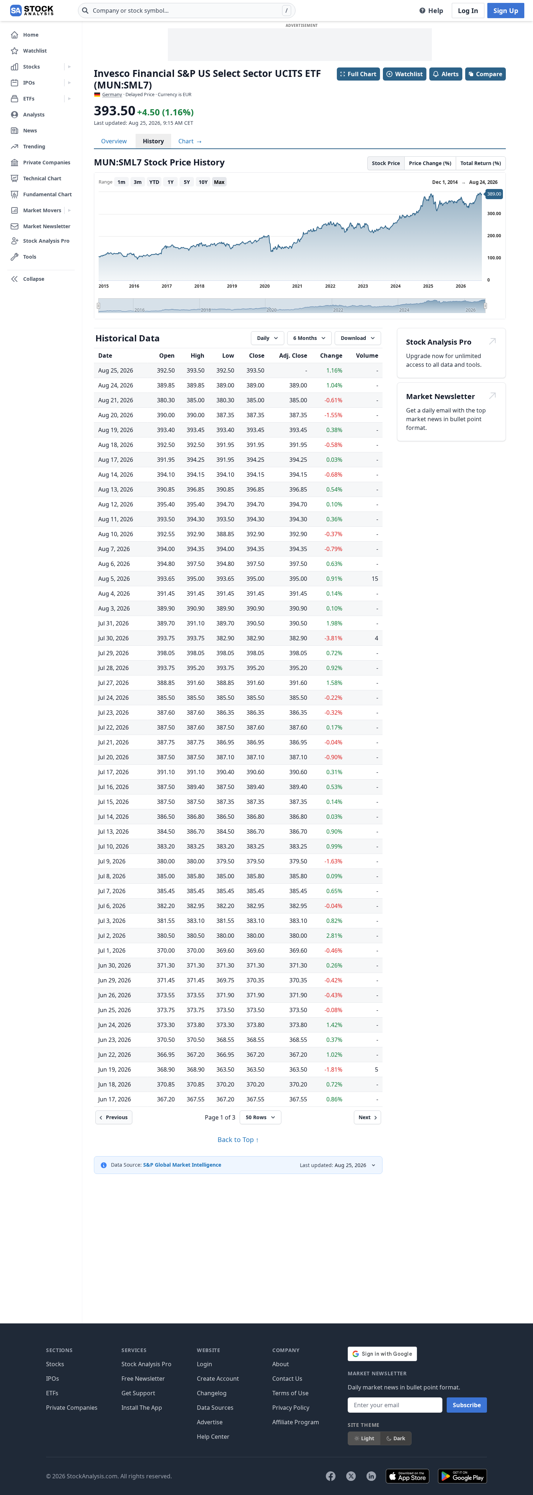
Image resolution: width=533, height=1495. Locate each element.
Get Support (138, 1393)
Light (367, 1438)
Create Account (218, 1379)
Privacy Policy (290, 1408)
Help (435, 10)
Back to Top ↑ (238, 1139)
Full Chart (362, 74)
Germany (112, 94)
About (280, 1364)
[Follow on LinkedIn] (371, 1476)
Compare (489, 74)
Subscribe (467, 1405)
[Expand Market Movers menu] (69, 210)
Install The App (141, 1408)
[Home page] (32, 10)
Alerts (450, 74)
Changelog (212, 1393)
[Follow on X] (351, 1476)
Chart (186, 141)
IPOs (52, 1379)
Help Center (213, 1437)
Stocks (55, 1364)
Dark (399, 1438)
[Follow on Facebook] (330, 1476)
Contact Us (287, 1379)
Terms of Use (290, 1393)
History (153, 141)
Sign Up (505, 10)
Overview (114, 141)
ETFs (52, 1393)
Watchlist (409, 74)
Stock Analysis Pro (146, 1364)
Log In (468, 10)
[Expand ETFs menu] (69, 98)
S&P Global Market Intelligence (182, 1164)
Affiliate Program (295, 1422)
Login (204, 1364)
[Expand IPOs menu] (69, 82)
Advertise (210, 1422)
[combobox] (187, 10)
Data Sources (215, 1408)
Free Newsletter (143, 1379)
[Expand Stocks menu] (69, 66)
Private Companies (72, 1408)
